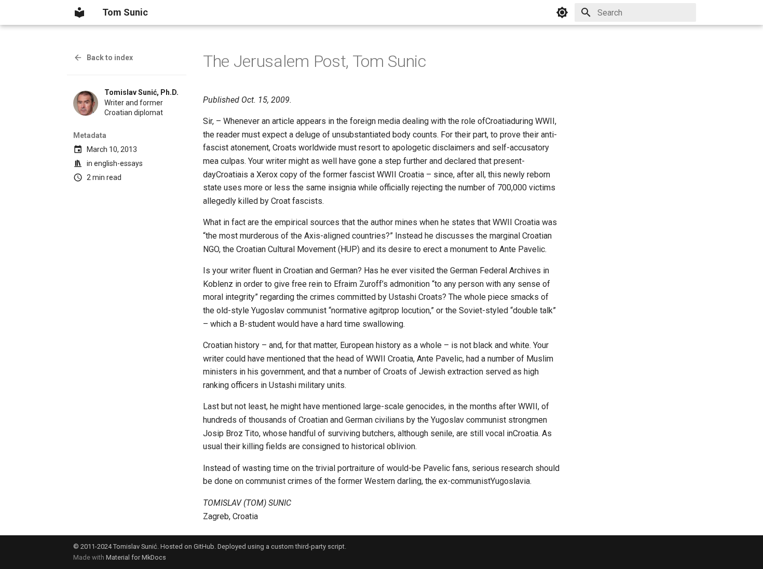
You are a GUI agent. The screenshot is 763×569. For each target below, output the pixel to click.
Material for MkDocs (136, 557)
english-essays (118, 163)
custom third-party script (308, 546)
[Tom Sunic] (79, 12)
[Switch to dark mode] (562, 12)
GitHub (204, 546)
